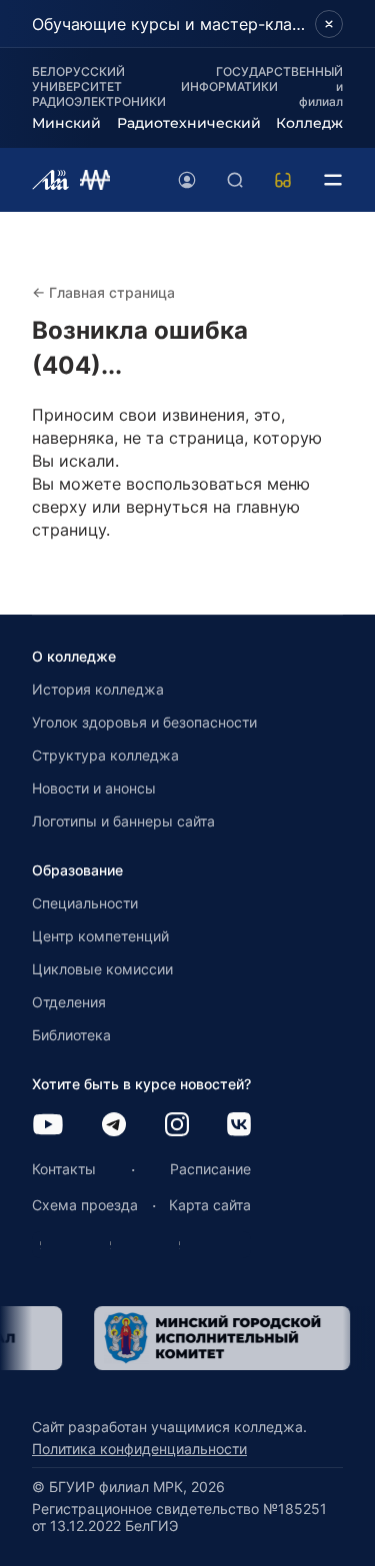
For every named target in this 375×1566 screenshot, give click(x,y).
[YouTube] (48, 1125)
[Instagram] (177, 1125)
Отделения (69, 1001)
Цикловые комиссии (102, 968)
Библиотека (71, 1034)
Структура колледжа (105, 755)
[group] (219, 1338)
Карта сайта (210, 1204)
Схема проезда (85, 1204)
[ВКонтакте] (239, 1125)
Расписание (210, 1168)
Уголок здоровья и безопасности (144, 722)
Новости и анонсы (94, 788)
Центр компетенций (100, 935)
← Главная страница (103, 292)
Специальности (85, 902)
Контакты (64, 1168)
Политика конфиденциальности (139, 1448)
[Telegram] (114, 1125)
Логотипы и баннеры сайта (123, 820)
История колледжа (98, 689)
